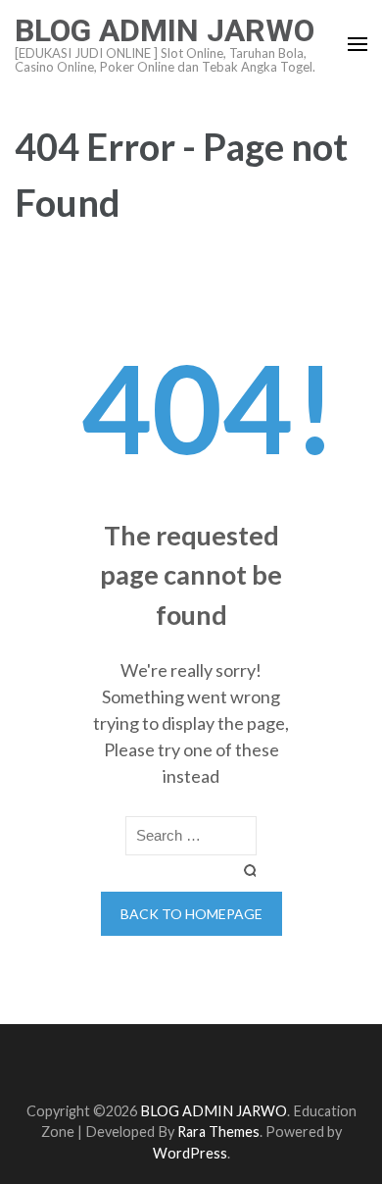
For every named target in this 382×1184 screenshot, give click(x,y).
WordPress (190, 1153)
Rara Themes (218, 1131)
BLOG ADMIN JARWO (164, 30)
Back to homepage (191, 913)
